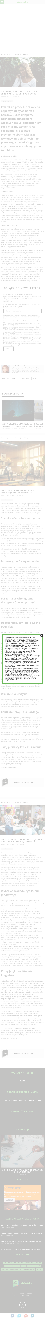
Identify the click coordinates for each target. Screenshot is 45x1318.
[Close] (42, 635)
